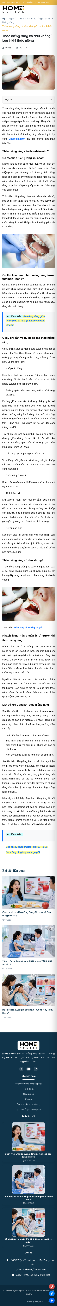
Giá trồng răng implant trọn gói (23, 852)
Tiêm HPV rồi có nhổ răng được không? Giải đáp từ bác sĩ (28, 1198)
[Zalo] (52, 1300)
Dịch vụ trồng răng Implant (28, 1109)
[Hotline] (52, 1286)
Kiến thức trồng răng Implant (35, 19)
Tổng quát (28, 1089)
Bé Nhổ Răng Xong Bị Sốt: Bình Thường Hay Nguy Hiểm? (28, 1240)
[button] (51, 99)
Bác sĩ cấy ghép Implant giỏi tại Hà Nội (27, 847)
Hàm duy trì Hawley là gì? (28, 628)
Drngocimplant (17, 139)
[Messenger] (52, 1293)
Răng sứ (28, 1099)
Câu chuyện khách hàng (28, 1104)
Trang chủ (11, 19)
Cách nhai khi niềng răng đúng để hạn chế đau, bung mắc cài (28, 1155)
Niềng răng (8, 22)
